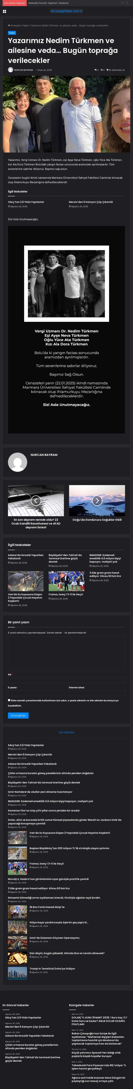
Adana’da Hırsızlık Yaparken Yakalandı (48, 3)
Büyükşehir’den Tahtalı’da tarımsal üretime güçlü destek (65, 558)
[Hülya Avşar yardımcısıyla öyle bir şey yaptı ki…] (17, 927)
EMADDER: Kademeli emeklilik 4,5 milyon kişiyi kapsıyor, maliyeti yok (105, 558)
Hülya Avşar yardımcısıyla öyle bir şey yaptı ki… (59, 922)
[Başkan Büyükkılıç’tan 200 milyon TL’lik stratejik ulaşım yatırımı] (17, 853)
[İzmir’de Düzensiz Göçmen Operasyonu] (17, 942)
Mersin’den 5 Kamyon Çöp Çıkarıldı (91, 202)
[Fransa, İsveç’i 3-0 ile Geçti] (66, 581)
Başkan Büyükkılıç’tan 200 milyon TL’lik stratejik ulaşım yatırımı (69, 848)
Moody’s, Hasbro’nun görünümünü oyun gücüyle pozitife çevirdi (48, 879)
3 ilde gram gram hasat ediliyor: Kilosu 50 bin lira (105, 574)
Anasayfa (15, 25)
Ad (10, 674)
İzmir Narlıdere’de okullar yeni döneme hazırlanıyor (40, 792)
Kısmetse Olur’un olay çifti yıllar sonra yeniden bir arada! (44, 810)
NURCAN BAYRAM (23, 70)
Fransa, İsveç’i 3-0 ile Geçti (66, 594)
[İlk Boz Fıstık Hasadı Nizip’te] (17, 911)
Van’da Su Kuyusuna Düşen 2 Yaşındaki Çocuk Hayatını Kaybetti (25, 598)
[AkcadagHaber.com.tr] (66, 11)
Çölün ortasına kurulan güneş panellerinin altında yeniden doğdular (51, 773)
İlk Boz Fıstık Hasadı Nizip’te (47, 907)
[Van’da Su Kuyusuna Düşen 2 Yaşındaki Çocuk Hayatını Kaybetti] (25, 581)
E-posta (13, 687)
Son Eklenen (66, 732)
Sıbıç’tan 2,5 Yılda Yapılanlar (26, 202)
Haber (26, 25)
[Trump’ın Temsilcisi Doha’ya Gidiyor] (17, 973)
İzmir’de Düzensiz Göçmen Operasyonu (54, 938)
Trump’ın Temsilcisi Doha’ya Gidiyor (52, 968)
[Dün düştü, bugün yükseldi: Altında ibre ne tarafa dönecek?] (17, 958)
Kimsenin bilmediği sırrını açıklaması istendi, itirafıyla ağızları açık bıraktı (54, 897)
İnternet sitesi (76, 687)
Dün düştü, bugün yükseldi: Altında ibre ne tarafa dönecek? (67, 953)
